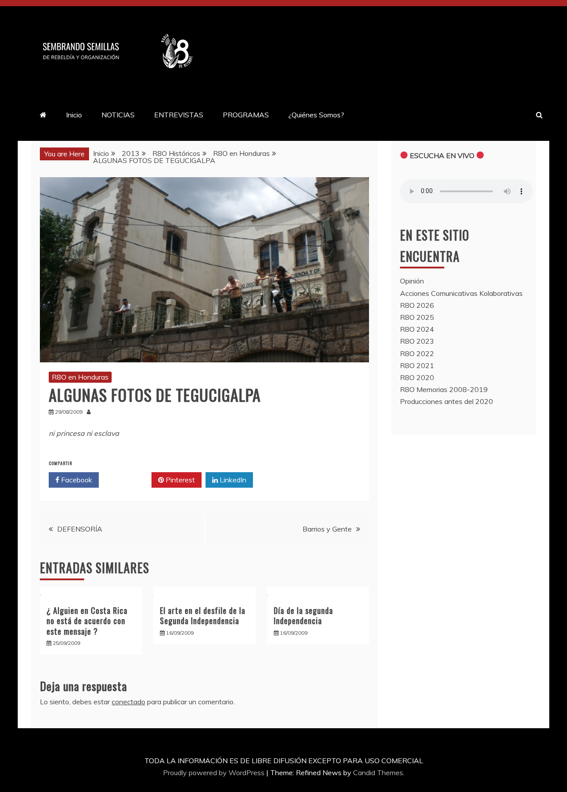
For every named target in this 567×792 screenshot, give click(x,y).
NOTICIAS (118, 114)
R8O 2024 (417, 329)
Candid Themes (378, 772)
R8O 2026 (417, 305)
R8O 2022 (417, 353)
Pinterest (179, 479)
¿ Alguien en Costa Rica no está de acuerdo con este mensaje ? (87, 621)
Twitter (128, 479)
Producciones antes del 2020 (446, 401)
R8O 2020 (417, 377)
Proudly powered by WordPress (214, 772)
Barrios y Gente (327, 528)
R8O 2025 (417, 317)
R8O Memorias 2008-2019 (444, 389)
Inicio (74, 114)
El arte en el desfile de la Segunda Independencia (202, 615)
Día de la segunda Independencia (303, 615)
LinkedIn (232, 479)
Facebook (75, 479)
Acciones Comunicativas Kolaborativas (461, 293)
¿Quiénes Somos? (316, 114)
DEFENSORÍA (79, 528)
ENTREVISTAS (178, 114)
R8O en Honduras (80, 377)
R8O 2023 (417, 341)
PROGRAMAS (246, 114)
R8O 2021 (417, 365)
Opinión (412, 280)
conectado (128, 701)
